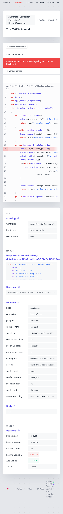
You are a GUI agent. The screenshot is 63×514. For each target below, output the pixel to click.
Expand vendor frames (17, 47)
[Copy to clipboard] (53, 224)
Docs (29, 489)
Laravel (40, 489)
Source (19, 489)
